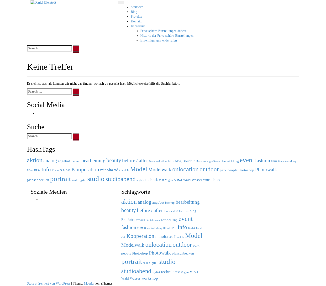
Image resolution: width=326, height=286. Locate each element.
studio (96, 178)
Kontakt (136, 21)
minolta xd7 (110, 170)
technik (151, 179)
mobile (125, 170)
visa (178, 179)
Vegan (169, 180)
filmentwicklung (287, 161)
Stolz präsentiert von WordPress (48, 283)
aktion (34, 160)
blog (178, 161)
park (223, 170)
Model (138, 169)
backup (75, 161)
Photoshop (246, 170)
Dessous (201, 161)
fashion (262, 160)
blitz (171, 161)
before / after (135, 160)
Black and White (158, 161)
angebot (64, 161)
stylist (140, 180)
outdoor (209, 169)
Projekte (136, 16)
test (161, 180)
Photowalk (266, 169)
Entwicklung (230, 161)
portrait (60, 178)
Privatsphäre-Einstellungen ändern (163, 31)
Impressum (138, 26)
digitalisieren (214, 161)
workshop (211, 179)
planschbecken (38, 180)
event (247, 160)
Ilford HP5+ (33, 170)
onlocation (185, 169)
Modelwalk (159, 169)
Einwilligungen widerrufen (158, 40)
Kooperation (85, 169)
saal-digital (79, 180)
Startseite (137, 7)
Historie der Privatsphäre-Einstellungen (167, 35)
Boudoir (189, 161)
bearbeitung (93, 160)
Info (46, 169)
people (232, 170)
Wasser (197, 180)
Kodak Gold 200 (61, 170)
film (274, 161)
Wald (187, 180)
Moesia (89, 283)
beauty (113, 160)
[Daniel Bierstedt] (43, 2)
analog (50, 160)
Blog (134, 12)
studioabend (120, 179)
